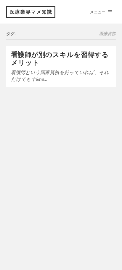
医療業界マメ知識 (31, 11)
